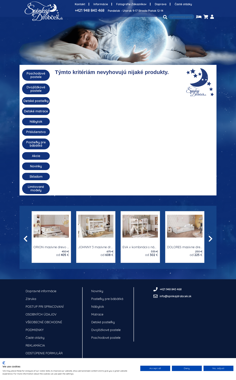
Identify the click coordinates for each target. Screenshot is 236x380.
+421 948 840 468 (89, 10)
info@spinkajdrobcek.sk (175, 296)
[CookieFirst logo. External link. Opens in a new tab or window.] (4, 362)
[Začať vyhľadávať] (165, 17)
